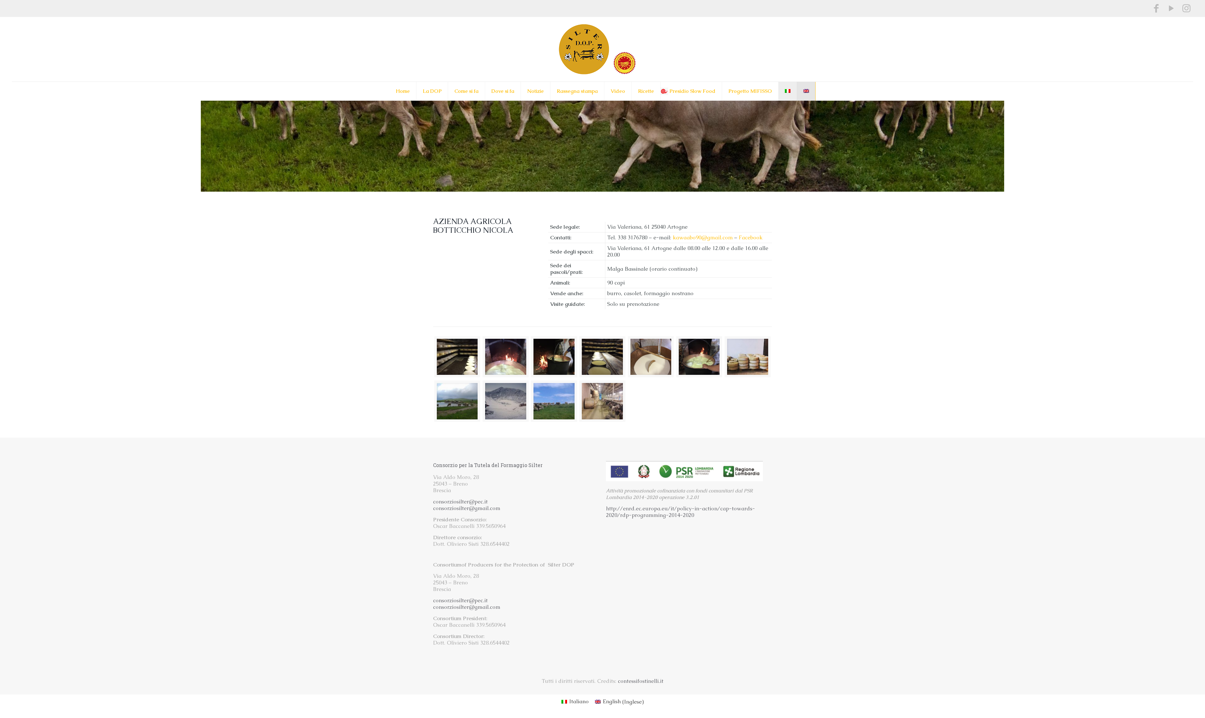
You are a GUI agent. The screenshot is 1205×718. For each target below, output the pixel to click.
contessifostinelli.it (640, 681)
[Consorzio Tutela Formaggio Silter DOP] (602, 49)
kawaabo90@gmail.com (703, 237)
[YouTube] (1171, 8)
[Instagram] (1186, 8)
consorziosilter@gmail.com (466, 508)
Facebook (751, 237)
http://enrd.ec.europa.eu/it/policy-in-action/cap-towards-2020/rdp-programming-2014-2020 (680, 512)
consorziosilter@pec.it (460, 501)
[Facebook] (1156, 8)
